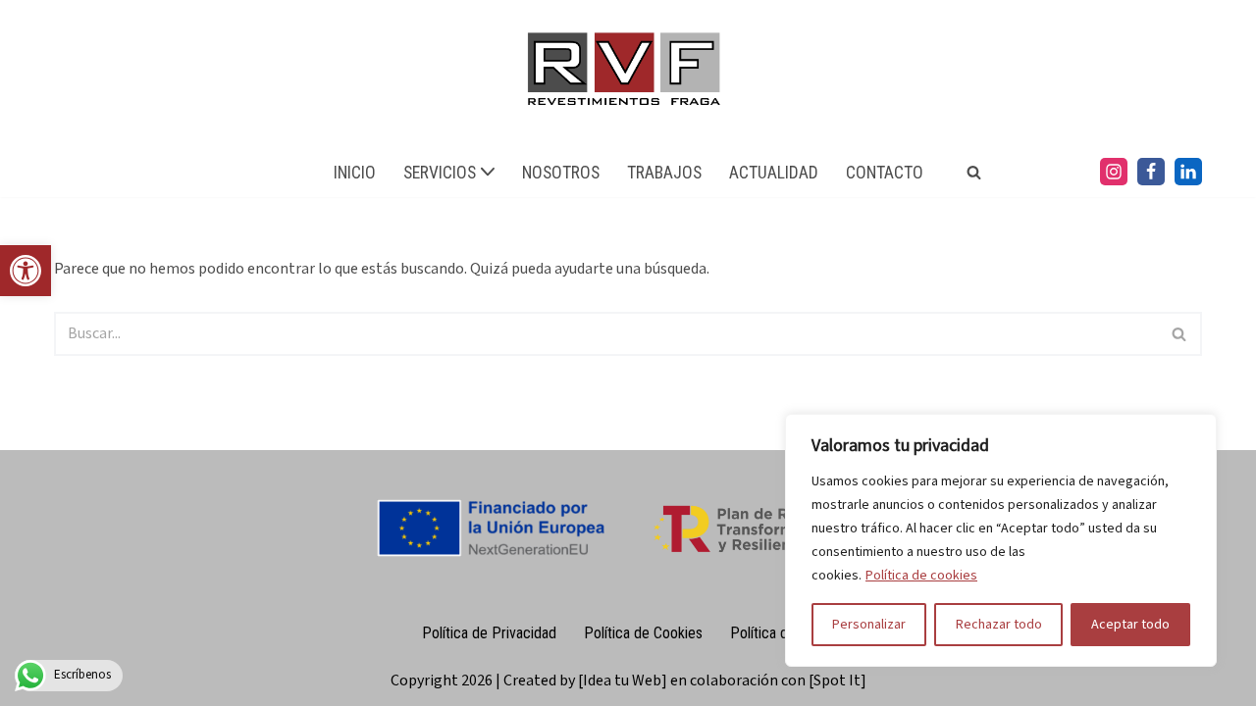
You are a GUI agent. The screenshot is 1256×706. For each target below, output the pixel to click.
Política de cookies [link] (921, 575)
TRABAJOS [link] (664, 172)
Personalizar (869, 624)
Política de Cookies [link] (643, 633)
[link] (25, 270)
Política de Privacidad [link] (489, 633)
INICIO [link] (355, 172)
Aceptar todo (1130, 624)
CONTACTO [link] (884, 172)
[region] (1001, 540)
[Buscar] (1180, 334)
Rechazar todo (999, 624)
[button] (488, 171)
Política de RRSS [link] (782, 633)
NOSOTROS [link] (561, 172)
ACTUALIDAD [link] (773, 172)
